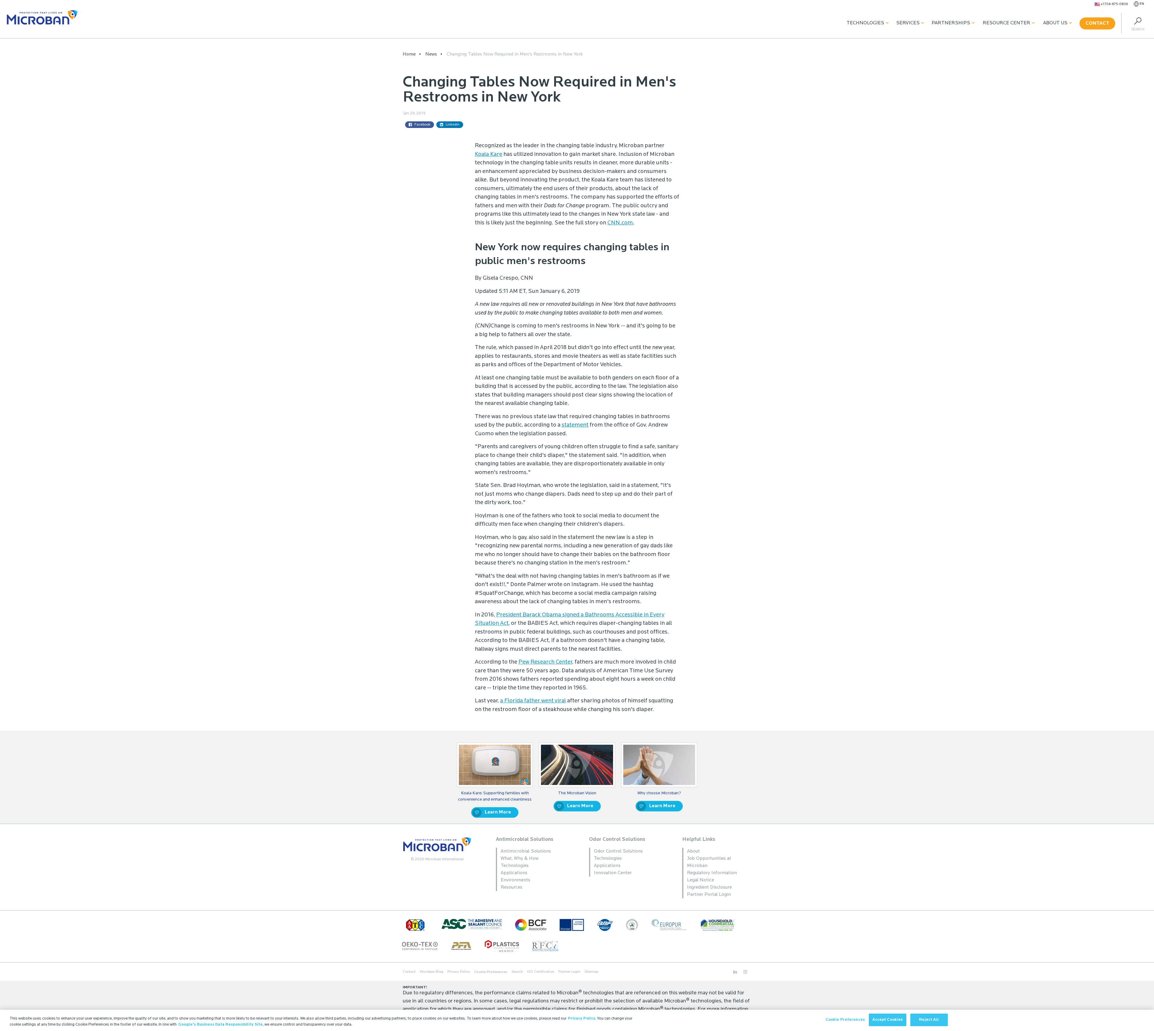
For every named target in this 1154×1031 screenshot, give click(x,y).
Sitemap (591, 972)
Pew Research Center (545, 662)
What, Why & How (520, 858)
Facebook (422, 124)
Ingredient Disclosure (709, 887)
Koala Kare (488, 154)
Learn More (498, 812)
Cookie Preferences (845, 1020)
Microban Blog (431, 972)
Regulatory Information (712, 873)
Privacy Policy (458, 972)
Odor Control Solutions (617, 839)
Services (908, 23)
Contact (1097, 23)
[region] (577, 1020)
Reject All (929, 1020)
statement (575, 425)
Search (517, 972)
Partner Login (569, 972)
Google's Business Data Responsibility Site (220, 1024)
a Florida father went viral (533, 701)
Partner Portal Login (709, 894)
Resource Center (1006, 23)
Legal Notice (700, 880)
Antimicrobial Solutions (524, 839)
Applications (514, 873)
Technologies (865, 23)
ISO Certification (540, 972)
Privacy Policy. (582, 1018)
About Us (1055, 23)
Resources (511, 887)
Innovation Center (613, 873)
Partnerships (951, 23)
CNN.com (620, 223)
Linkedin (452, 124)
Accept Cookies (887, 1020)
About (693, 851)
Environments (515, 880)
